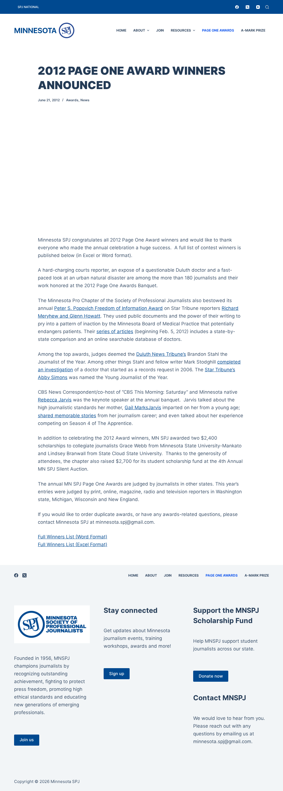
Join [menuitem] (160, 30)
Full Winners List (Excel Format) (72, 544)
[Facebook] (237, 7)
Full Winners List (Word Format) (72, 537)
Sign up (116, 673)
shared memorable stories (67, 415)
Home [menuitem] (121, 30)
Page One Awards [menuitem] (218, 30)
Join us (27, 739)
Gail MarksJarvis (143, 407)
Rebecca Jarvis (55, 400)
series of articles (114, 331)
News (85, 100)
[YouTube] (258, 7)
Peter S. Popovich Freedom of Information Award (108, 308)
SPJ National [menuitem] (28, 7)
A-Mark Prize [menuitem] (253, 30)
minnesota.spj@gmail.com (222, 741)
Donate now (211, 676)
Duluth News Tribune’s (161, 354)
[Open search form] (267, 7)
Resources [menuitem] (181, 30)
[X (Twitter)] (247, 7)
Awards (72, 100)
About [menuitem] (139, 30)
